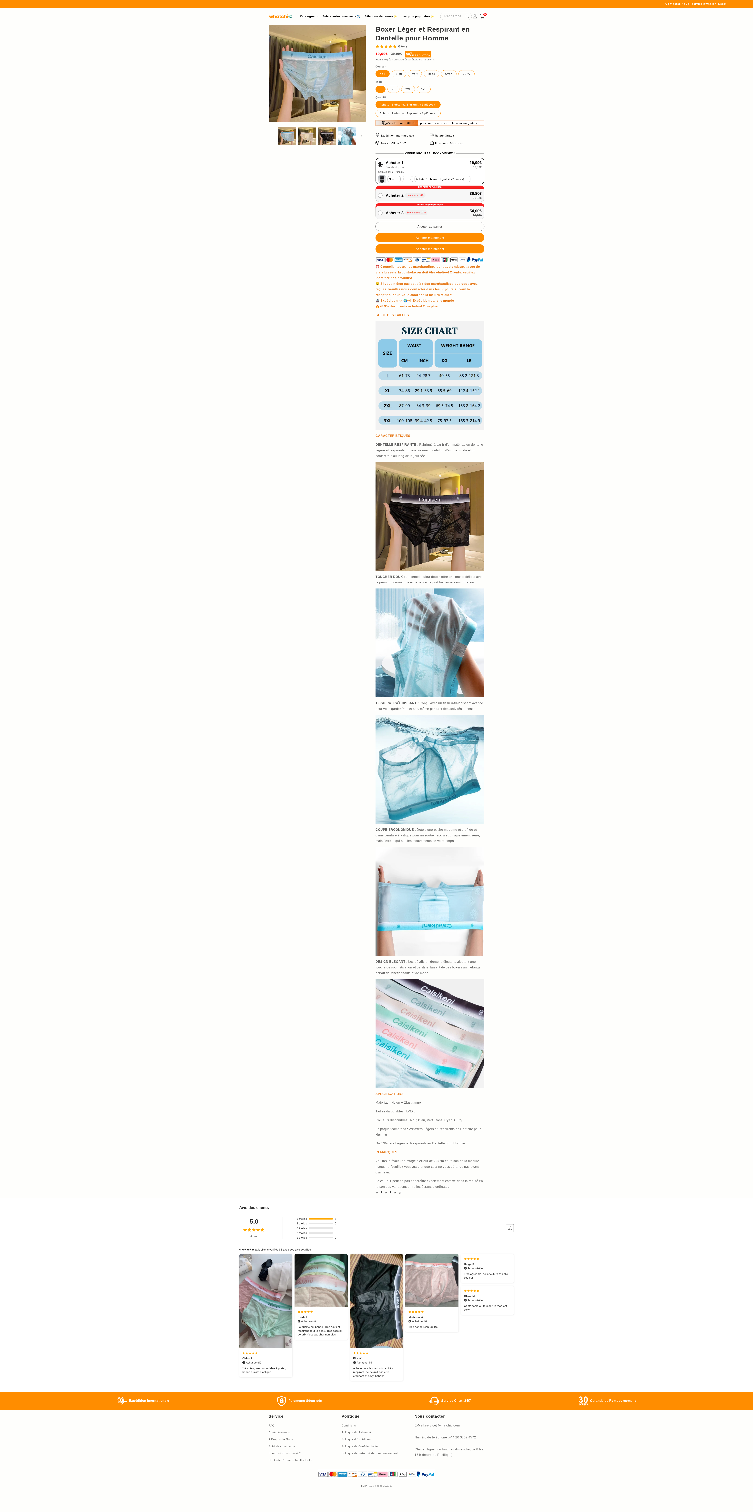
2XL (408, 89)
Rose (431, 73)
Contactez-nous (279, 1432)
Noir (383, 73)
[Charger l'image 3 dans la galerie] (327, 136)
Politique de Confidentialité (360, 1446)
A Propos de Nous (281, 1439)
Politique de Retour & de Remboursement (370, 1453)
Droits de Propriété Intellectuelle (290, 1460)
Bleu (399, 73)
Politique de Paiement (356, 1432)
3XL (424, 89)
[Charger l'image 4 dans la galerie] (347, 136)
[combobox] (456, 16)
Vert (415, 73)
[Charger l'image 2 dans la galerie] (307, 136)
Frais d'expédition (386, 59)
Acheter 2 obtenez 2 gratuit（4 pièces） (408, 113)
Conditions (349, 1425)
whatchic (387, 1486)
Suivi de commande (282, 1446)
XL (393, 89)
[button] (309, 16)
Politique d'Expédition (356, 1439)
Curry (466, 73)
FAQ (272, 1425)
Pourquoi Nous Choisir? (285, 1453)
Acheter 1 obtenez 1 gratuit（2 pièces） (408, 104)
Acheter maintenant (430, 248)
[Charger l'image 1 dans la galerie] (287, 136)
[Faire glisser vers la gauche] (273, 136)
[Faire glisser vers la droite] (361, 136)
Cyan (448, 73)
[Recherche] (467, 16)
